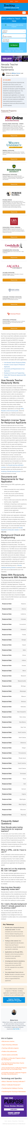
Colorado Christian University (12, 297)
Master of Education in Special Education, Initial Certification (13, 275)
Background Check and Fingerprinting (14, 373)
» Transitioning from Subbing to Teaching (12, 1088)
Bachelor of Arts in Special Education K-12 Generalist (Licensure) (12, 299)
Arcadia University (8, 272)
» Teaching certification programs (10, 1048)
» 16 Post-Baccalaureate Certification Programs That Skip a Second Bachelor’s (13, 1073)
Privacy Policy (14, 1121)
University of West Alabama (11, 227)
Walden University (8, 150)
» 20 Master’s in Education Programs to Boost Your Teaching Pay (13, 1059)
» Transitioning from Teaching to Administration (13, 1091)
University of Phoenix (9, 319)
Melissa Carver (16, 73)
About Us (9, 1121)
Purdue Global (7, 200)
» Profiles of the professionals (9, 1051)
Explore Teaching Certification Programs (14, 1000)
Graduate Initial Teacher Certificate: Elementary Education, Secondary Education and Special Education (14, 322)
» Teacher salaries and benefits (9, 1054)
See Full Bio (16, 1029)
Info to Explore (7, 1038)
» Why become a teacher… (8, 1041)
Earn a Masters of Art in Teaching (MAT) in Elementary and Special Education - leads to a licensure (14, 153)
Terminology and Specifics (11, 1078)
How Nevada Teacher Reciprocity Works (15, 362)
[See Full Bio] (20, 1029)
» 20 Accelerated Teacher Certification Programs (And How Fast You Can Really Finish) (14, 1068)
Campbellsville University (11, 250)
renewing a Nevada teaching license (10, 471)
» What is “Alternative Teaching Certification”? (13, 1081)
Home (6, 1121)
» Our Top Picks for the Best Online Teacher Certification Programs (12, 1063)
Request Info (14, 135)
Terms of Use (20, 1121)
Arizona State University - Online (13, 123)
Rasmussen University (10, 174)
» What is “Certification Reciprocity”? (10, 1085)
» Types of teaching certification (9, 1044)
